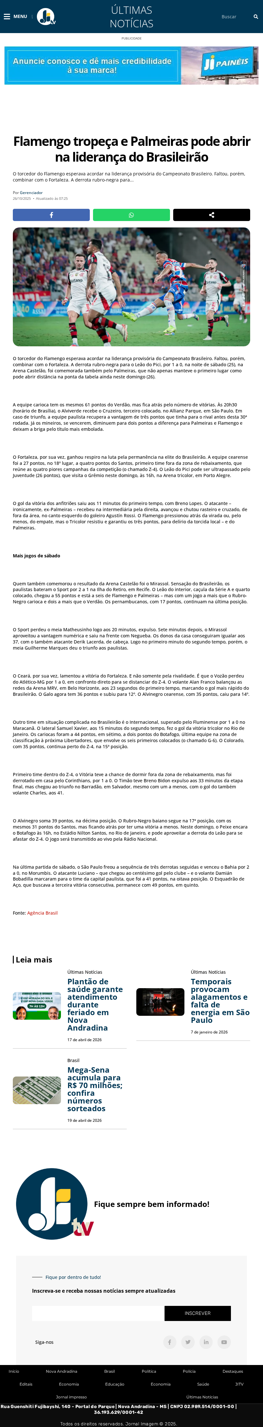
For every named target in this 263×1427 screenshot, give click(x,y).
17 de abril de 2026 (84, 1039)
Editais (26, 1384)
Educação (114, 1384)
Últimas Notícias (131, 16)
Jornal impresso (71, 1397)
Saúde (203, 1384)
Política (149, 1371)
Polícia (189, 1371)
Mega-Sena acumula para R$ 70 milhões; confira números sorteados (95, 1088)
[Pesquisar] (256, 16)
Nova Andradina (61, 1371)
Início (14, 1371)
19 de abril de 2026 (84, 1120)
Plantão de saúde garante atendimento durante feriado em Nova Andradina (95, 1004)
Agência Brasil (42, 913)
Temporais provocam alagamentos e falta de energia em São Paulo (220, 1000)
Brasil (109, 1371)
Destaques (233, 1371)
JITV (239, 1384)
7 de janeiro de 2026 (209, 1032)
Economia (69, 1384)
